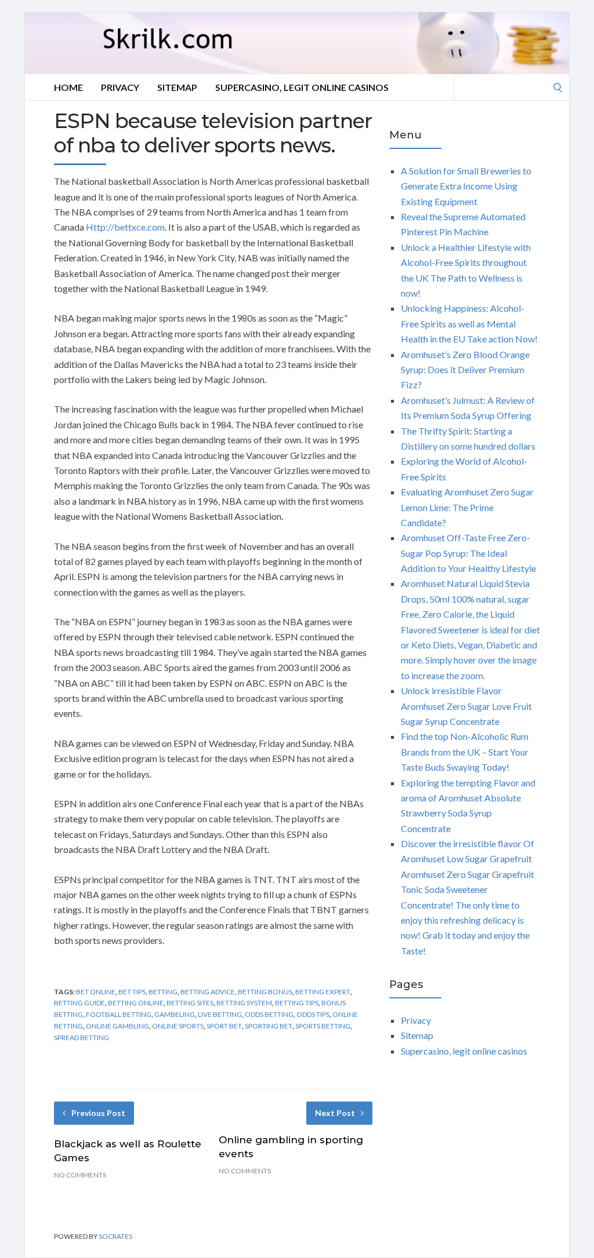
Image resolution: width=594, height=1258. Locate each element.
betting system (244, 1002)
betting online (136, 1002)
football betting (118, 1014)
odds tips (312, 1014)
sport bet (224, 1026)
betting (163, 991)
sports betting (322, 1026)
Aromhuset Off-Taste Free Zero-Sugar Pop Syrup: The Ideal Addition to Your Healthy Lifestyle (468, 553)
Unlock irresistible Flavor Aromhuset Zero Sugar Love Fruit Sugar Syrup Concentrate (466, 706)
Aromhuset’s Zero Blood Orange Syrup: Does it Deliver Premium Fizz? (465, 370)
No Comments (80, 1175)
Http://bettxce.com (125, 226)
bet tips (132, 991)
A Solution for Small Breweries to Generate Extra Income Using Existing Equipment (466, 186)
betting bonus (265, 991)
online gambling (117, 1026)
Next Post (335, 1113)
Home (68, 87)
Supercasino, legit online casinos (302, 87)
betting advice (207, 991)
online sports (178, 1026)
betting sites (189, 1002)
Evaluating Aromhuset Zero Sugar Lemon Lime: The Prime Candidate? (467, 507)
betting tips (296, 1002)
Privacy (120, 87)
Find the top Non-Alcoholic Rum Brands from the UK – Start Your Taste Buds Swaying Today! (464, 751)
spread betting (81, 1037)
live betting (220, 1014)
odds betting (269, 1014)
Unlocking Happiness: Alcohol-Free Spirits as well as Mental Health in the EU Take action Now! (469, 323)
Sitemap (177, 87)
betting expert (322, 991)
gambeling (174, 1014)
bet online (95, 991)
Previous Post (98, 1113)
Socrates (115, 1236)
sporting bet (268, 1026)
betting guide (79, 1002)
